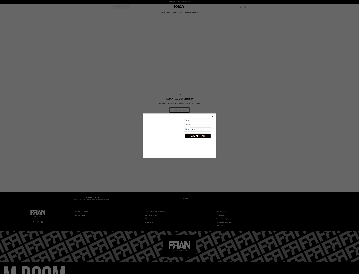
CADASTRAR (198, 136)
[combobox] (187, 129)
